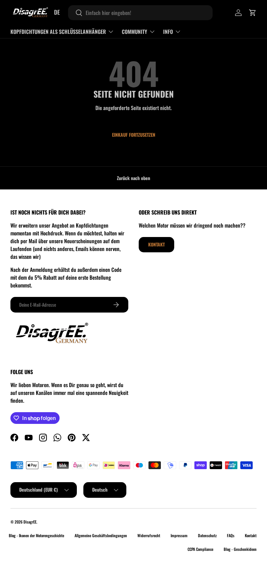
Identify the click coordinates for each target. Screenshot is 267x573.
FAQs (230, 535)
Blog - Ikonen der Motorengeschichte (36, 535)
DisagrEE (29, 521)
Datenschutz (207, 535)
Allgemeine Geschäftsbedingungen (101, 535)
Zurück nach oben (133, 178)
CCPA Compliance (200, 549)
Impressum (179, 535)
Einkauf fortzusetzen (133, 134)
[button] (253, 13)
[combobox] (140, 12)
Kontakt (156, 244)
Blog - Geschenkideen (240, 549)
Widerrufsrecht (148, 535)
